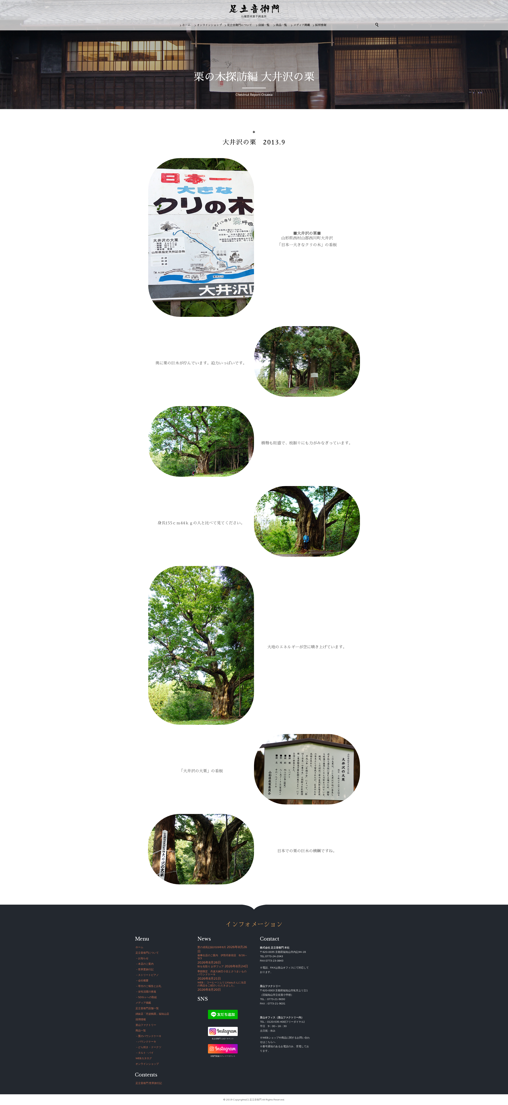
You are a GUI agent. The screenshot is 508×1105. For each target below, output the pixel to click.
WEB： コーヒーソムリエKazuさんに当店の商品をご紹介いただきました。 (221, 984)
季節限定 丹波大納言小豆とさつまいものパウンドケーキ (221, 973)
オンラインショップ (209, 25)
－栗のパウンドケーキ (148, 1036)
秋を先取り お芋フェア (210, 966)
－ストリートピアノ (147, 975)
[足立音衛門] (254, 8)
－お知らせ (142, 958)
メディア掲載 (301, 25)
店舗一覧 (263, 25)
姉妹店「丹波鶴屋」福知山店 (152, 1014)
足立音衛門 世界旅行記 (149, 1083)
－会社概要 (142, 980)
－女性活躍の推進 (146, 991)
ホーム (186, 25)
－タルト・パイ (145, 1052)
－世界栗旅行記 (145, 969)
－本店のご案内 (145, 964)
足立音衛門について (239, 25)
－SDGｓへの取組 (146, 997)
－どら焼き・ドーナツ (148, 1047)
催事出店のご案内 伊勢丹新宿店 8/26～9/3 (222, 957)
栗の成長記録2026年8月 (211, 947)
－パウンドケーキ (146, 1041)
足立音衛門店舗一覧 (147, 1008)
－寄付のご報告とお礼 (148, 986)
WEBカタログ (144, 1058)
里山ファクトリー (146, 1025)
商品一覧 (281, 25)
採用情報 (320, 25)
